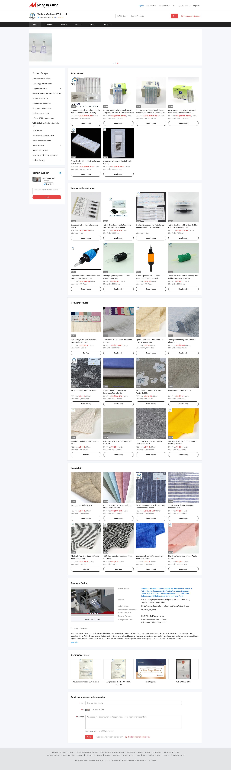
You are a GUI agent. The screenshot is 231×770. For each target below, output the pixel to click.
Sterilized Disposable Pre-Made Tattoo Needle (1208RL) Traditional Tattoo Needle (150, 227)
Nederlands (116, 755)
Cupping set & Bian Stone (41, 108)
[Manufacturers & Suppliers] (44, 5)
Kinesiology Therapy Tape (41, 83)
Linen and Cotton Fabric (41, 78)
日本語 (138, 755)
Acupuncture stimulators (41, 103)
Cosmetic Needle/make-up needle (44, 155)
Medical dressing (38, 160)
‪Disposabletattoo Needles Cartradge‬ (166, 591)
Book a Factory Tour (92, 619)
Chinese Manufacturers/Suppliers (87, 752)
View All (74, 642)
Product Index (157, 752)
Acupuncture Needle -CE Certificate (86, 682)
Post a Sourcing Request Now (137, 737)
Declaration (140, 760)
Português (71, 755)
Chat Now (49, 184)
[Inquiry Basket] (174, 5)
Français (80, 755)
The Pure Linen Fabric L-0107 (82, 505)
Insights (176, 752)
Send (89, 737)
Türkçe (159, 755)
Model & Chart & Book (40, 113)
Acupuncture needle (39, 88)
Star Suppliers (151, 682)
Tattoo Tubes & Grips (40, 150)
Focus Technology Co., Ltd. (100, 760)
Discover (92, 24)
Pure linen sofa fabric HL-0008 (179, 390)
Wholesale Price (119, 752)
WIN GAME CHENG (183, 682)
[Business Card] (60, 172)
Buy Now (86, 353)
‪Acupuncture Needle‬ (148, 588)
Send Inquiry (86, 123)
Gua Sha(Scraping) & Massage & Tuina (46, 93)
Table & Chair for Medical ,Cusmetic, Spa (45, 124)
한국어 (131, 755)
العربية (125, 755)
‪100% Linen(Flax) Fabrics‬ (169, 593)
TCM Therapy (37, 130)
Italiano (99, 755)
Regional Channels (144, 752)
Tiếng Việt (166, 755)
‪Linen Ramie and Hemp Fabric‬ (172, 596)
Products (50, 24)
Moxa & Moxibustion (40, 98)
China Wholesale (105, 752)
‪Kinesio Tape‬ (179, 588)
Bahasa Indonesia (178, 755)
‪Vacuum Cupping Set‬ (165, 588)
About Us (64, 24)
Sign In (141, 5)
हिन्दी (144, 755)
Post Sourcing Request (191, 16)
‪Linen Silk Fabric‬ (154, 596)
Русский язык (90, 755)
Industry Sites (131, 752)
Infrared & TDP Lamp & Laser (43, 118)
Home (34, 24)
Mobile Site (167, 752)
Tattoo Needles (38, 145)
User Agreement (129, 760)
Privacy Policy (151, 760)
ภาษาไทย (151, 755)
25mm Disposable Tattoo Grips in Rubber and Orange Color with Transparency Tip (148, 278)
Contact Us (107, 24)
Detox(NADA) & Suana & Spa (43, 135)
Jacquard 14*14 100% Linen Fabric (84, 390)
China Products (68, 752)
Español (63, 755)
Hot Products (56, 752)
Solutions (78, 24)
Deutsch (107, 755)
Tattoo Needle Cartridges (41, 140)
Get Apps (184, 5)
